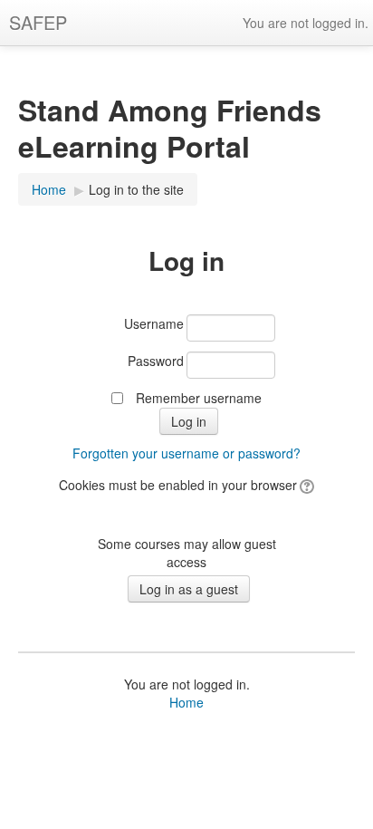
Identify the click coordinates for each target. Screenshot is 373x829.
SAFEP (38, 22)
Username (154, 323)
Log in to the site (136, 189)
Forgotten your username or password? (186, 453)
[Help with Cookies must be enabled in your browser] (305, 485)
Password (156, 361)
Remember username (199, 398)
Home (186, 702)
